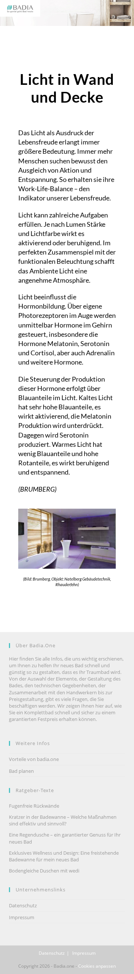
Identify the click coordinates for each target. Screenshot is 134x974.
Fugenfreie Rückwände (34, 805)
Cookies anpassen (97, 966)
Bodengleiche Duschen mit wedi (44, 870)
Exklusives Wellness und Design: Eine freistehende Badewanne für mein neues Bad (64, 856)
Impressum (21, 917)
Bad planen (21, 771)
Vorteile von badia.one (34, 759)
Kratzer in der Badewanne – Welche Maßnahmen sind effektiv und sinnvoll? (63, 820)
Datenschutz (23, 905)
